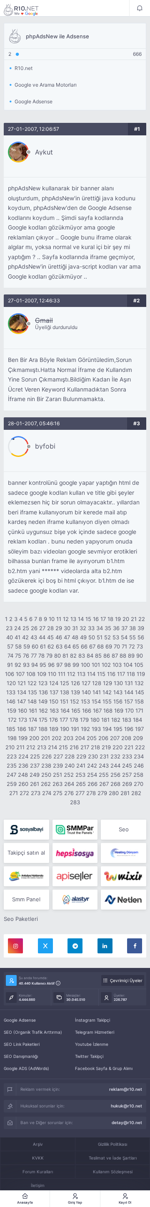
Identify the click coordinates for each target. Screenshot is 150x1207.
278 (91, 793)
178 (74, 719)
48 (75, 637)
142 (107, 692)
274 (46, 793)
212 (30, 747)
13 (73, 619)
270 (138, 784)
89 (131, 655)
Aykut (44, 152)
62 (51, 646)
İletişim (38, 1185)
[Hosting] (123, 853)
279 (102, 793)
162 (43, 710)
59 (26, 646)
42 (25, 637)
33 (91, 628)
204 (80, 738)
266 (93, 784)
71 (124, 646)
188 (43, 729)
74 (10, 655)
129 (107, 683)
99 (75, 664)
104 (127, 664)
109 (41, 674)
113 (81, 674)
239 (58, 765)
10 (52, 619)
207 (115, 738)
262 (46, 784)
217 (84, 747)
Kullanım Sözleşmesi (112, 1171)
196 (128, 729)
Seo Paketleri (21, 918)
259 (12, 784)
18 (110, 619)
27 (42, 628)
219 (106, 747)
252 (69, 774)
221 (128, 747)
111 (61, 674)
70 (117, 646)
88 (123, 655)
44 (42, 637)
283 (75, 802)
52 (107, 637)
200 (34, 738)
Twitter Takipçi (89, 1056)
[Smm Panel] (26, 830)
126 (75, 683)
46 (58, 637)
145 (139, 692)
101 (96, 664)
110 (52, 674)
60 (35, 646)
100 (85, 664)
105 (138, 664)
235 (12, 765)
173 (22, 719)
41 (17, 637)
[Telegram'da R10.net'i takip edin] (75, 945)
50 (91, 637)
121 (22, 683)
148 (32, 701)
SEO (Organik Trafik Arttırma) (33, 1032)
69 (108, 646)
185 (10, 729)
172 (12, 719)
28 (50, 628)
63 (59, 646)
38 (132, 628)
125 (64, 683)
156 (117, 701)
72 (132, 646)
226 (47, 756)
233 (127, 756)
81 (65, 655)
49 (83, 637)
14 (81, 619)
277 (80, 793)
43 (33, 637)
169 (118, 710)
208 (126, 738)
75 (18, 655)
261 (34, 784)
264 (69, 784)
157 (128, 701)
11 (58, 619)
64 (67, 646)
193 (96, 729)
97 (59, 664)
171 (139, 710)
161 (33, 710)
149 (43, 701)
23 (9, 628)
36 (116, 628)
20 (125, 619)
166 (86, 710)
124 (53, 683)
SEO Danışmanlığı (21, 1056)
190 (64, 729)
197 (139, 729)
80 (57, 655)
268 (115, 784)
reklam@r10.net (125, 1089)
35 (108, 628)
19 (118, 619)
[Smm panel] (75, 830)
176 (53, 719)
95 (43, 664)
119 (141, 674)
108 (30, 674)
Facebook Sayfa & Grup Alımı (103, 1068)
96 (51, 664)
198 (12, 738)
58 (18, 646)
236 (23, 765)
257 (127, 774)
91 (10, 664)
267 (104, 784)
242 (92, 765)
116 (111, 674)
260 (23, 784)
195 (117, 729)
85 (98, 655)
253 (80, 774)
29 (58, 628)
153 (85, 701)
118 (131, 674)
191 (75, 729)
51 (99, 637)
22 (141, 619)
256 (115, 774)
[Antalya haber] (26, 876)
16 (96, 619)
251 (57, 774)
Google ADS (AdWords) (26, 1068)
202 (57, 738)
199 (23, 738)
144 (128, 692)
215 (63, 747)
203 (68, 738)
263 (57, 784)
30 (67, 628)
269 (127, 784)
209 (138, 738)
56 (141, 637)
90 (139, 655)
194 (107, 729)
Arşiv (38, 1144)
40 (9, 637)
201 (45, 738)
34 (99, 628)
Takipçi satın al (26, 852)
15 (88, 619)
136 (43, 692)
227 (58, 756)
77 (34, 655)
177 (64, 719)
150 (53, 701)
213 (41, 747)
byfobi (45, 446)
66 (84, 646)
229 (81, 756)
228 (70, 756)
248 (23, 774)
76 (26, 655)
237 (35, 765)
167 (97, 710)
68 (100, 646)
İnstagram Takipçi (92, 1019)
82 (73, 655)
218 (95, 747)
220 (117, 747)
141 (96, 692)
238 (46, 765)
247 (11, 774)
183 (126, 719)
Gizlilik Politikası (112, 1144)
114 (91, 674)
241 (80, 765)
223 (12, 756)
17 (103, 619)
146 (10, 701)
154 (96, 701)
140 (86, 692)
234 (139, 756)
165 (75, 710)
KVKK (38, 1157)
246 (139, 765)
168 (107, 710)
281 (125, 793)
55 (132, 637)
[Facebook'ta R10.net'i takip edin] (134, 945)
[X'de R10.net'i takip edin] (45, 945)
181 (105, 719)
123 (43, 683)
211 (20, 747)
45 (50, 637)
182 (115, 719)
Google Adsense (20, 1019)
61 (43, 646)
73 (140, 646)
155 (107, 701)
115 (101, 674)
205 (92, 738)
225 (35, 756)
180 (95, 719)
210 (10, 747)
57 (10, 646)
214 (52, 747)
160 (22, 710)
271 (13, 793)
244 (115, 765)
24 (17, 628)
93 (26, 664)
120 (11, 683)
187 (32, 729)
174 (33, 719)
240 (70, 765)
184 (137, 719)
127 (86, 683)
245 (127, 765)
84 (90, 655)
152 (74, 701)
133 (10, 692)
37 (124, 628)
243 (104, 765)
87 (115, 655)
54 (124, 637)
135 (32, 692)
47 (67, 637)
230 (93, 756)
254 (92, 774)
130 (118, 683)
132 (139, 683)
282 (136, 793)
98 (67, 664)
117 (121, 674)
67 (92, 646)
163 (54, 710)
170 (129, 710)
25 (25, 628)
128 (96, 683)
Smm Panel (26, 899)
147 (21, 701)
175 (43, 719)
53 (115, 637)
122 (32, 683)
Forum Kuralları (37, 1171)
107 (20, 674)
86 (106, 655)
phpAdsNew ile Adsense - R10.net (27, 9)
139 (75, 692)
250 (46, 774)
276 (69, 793)
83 (81, 655)
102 (106, 664)
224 (23, 756)
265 (81, 784)
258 (138, 774)
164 (65, 710)
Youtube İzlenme (91, 1044)
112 (71, 674)
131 (129, 683)
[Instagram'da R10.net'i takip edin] (15, 945)
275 (57, 793)
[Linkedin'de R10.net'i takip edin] (105, 945)
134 (21, 692)
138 (64, 692)
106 (9, 674)
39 (141, 628)
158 (139, 701)
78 (41, 655)
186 (21, 729)
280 (114, 793)
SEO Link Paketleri (22, 1044)
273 (35, 793)
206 (103, 738)
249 (35, 774)
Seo (124, 829)
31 (75, 628)
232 (115, 756)
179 (84, 719)
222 (140, 747)
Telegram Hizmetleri (94, 1032)
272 (24, 793)
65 (75, 646)
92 (18, 664)
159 (11, 710)
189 (53, 729)
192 (85, 729)
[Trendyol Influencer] (123, 876)
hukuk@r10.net (126, 1105)
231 (104, 756)
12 (66, 619)
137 (54, 692)
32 (83, 628)
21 (134, 619)
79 (49, 655)
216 (74, 747)
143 (117, 692)
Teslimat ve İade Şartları (113, 1157)
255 (104, 774)
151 (64, 701)
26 (34, 628)
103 (117, 664)
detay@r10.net (127, 1122)
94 (34, 664)
